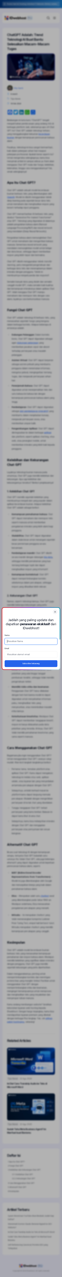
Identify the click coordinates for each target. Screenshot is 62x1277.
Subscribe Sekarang (31, 663)
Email (7, 648)
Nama (7, 635)
